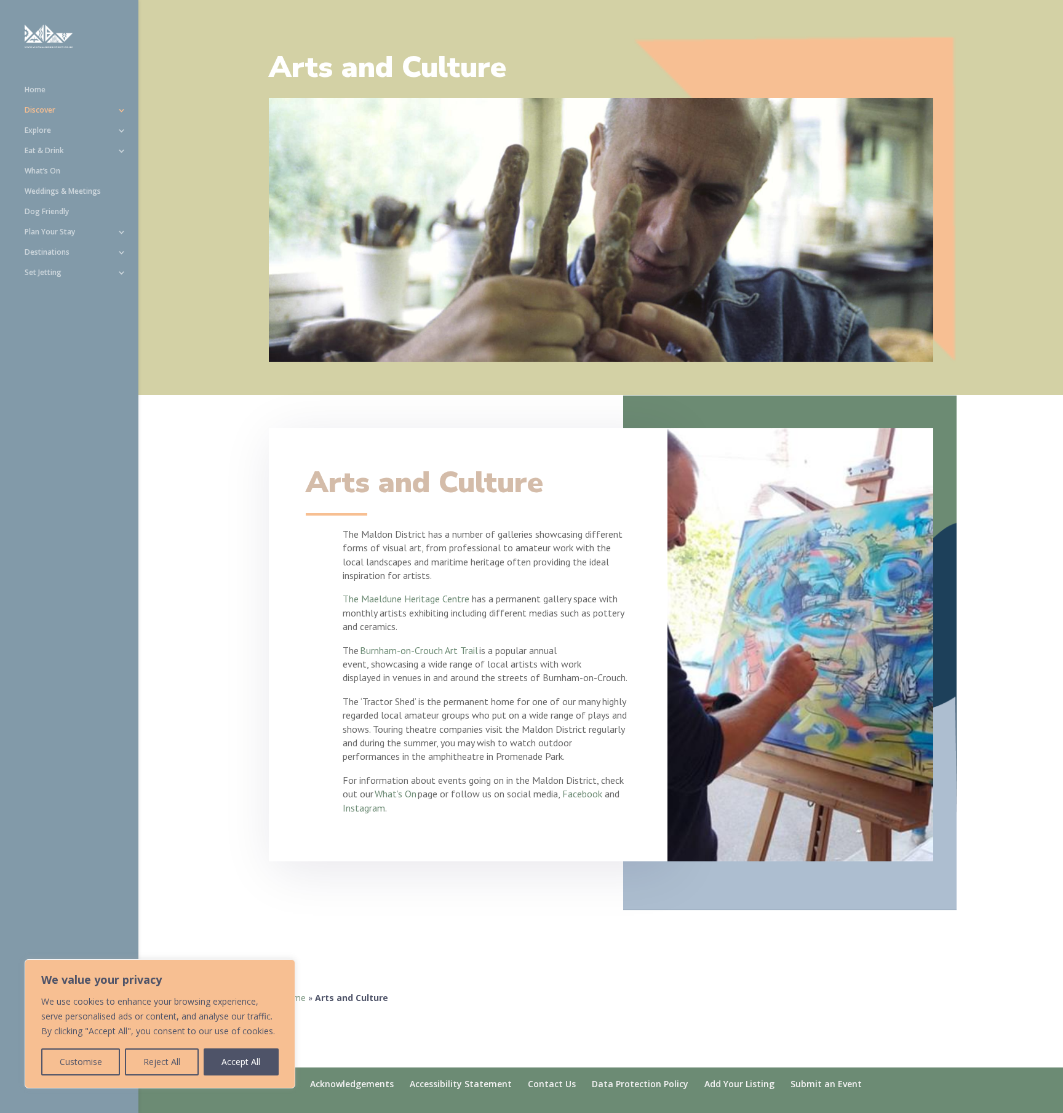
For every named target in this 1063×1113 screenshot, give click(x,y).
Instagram (364, 808)
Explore (38, 130)
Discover (40, 110)
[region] (160, 1023)
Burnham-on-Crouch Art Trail (419, 650)
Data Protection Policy (640, 1084)
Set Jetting (43, 272)
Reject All (161, 1061)
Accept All (240, 1061)
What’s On (42, 171)
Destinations (47, 252)
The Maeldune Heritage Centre (406, 598)
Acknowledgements (352, 1084)
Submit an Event (826, 1084)
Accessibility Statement (461, 1084)
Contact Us (552, 1084)
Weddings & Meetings (63, 191)
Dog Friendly (47, 212)
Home (35, 90)
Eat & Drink (44, 151)
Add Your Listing (739, 1084)
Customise (81, 1061)
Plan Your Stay (50, 232)
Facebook (583, 794)
